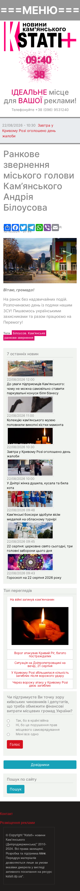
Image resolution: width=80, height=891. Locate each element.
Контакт (6, 813)
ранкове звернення (18, 337)
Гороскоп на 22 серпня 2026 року (34, 578)
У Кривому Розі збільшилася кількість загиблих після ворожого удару (40, 674)
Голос (15, 744)
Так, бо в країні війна (32, 721)
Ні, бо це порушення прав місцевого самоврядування (38, 727)
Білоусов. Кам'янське (29, 333)
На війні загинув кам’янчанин (32, 599)
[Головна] (40, 36)
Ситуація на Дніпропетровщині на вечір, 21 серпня (40, 664)
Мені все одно (27, 734)
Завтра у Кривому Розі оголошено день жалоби (29, 130)
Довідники (40, 764)
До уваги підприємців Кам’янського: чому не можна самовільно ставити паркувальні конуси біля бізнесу (36, 388)
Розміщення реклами (17, 822)
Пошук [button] (16, 789)
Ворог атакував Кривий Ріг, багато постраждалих (40, 654)
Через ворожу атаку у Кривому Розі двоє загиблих (40, 683)
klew (42, 853)
